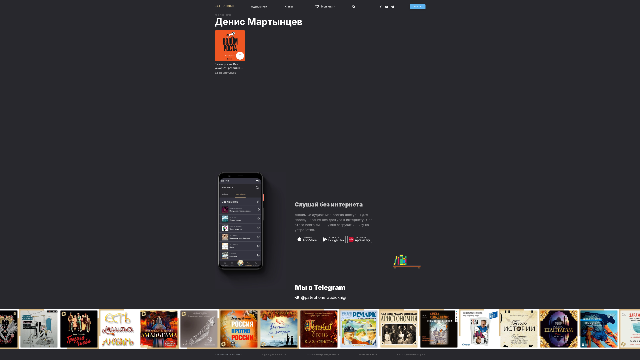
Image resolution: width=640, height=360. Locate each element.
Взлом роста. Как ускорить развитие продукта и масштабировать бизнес (227, 66)
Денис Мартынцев (258, 21)
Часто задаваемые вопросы (411, 354)
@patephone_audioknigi (323, 297)
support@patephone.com (274, 354)
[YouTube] (387, 6)
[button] (418, 6)
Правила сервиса (368, 354)
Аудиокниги (259, 6)
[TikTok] (381, 6)
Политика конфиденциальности (323, 354)
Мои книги (328, 6)
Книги (289, 6)
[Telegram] (393, 6)
